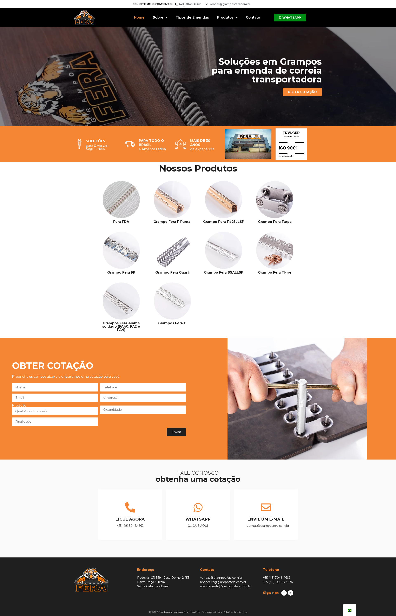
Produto (19, 405)
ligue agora (130, 519)
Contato (253, 17)
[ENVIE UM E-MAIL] (266, 507)
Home (139, 17)
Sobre (158, 17)
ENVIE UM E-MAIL (265, 519)
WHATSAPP (198, 519)
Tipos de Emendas (192, 17)
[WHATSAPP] (198, 507)
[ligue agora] (130, 507)
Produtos (225, 17)
